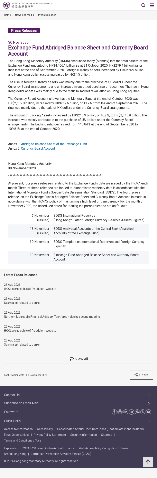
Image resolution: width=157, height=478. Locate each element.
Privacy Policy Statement (50, 434)
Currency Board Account (38, 148)
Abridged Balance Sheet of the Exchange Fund (54, 144)
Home (7, 15)
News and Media (24, 15)
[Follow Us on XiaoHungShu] (131, 412)
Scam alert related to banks (22, 302)
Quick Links (12, 421)
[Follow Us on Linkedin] (125, 411)
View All (81, 359)
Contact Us (12, 395)
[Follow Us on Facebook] (114, 411)
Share (144, 375)
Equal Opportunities (16, 434)
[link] (143, 5)
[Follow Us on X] (143, 411)
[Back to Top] (148, 462)
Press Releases (47, 15)
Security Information (83, 434)
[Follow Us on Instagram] (120, 411)
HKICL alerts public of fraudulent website (30, 288)
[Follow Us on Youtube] (148, 411)
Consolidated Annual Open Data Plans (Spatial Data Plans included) (100, 429)
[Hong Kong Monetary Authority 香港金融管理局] (27, 5)
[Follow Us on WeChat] (137, 411)
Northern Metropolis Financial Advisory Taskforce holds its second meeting (52, 316)
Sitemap (106, 434)
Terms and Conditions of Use (22, 440)
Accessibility (45, 429)
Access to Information (18, 429)
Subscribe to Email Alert (21, 403)
